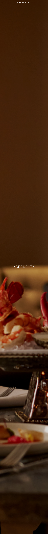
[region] (2, 2)
